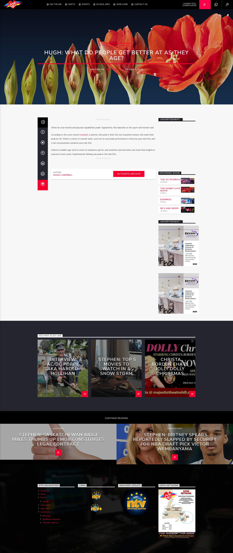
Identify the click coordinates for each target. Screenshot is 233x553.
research (84, 134)
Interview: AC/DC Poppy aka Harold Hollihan (63, 366)
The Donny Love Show (170, 189)
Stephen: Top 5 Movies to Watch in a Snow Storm (117, 366)
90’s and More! (169, 208)
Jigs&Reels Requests (51, 519)
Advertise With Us (50, 522)
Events (86, 4)
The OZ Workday (171, 179)
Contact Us (141, 4)
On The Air (55, 4)
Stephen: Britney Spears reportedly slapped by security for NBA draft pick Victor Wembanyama (175, 442)
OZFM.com (125, 45)
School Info (103, 4)
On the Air (45, 491)
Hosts (71, 4)
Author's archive (129, 173)
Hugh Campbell (110, 45)
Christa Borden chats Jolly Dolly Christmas (170, 366)
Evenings (165, 199)
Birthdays (47, 516)
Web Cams (122, 4)
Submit (46, 501)
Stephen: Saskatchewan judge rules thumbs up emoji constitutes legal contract (58, 439)
